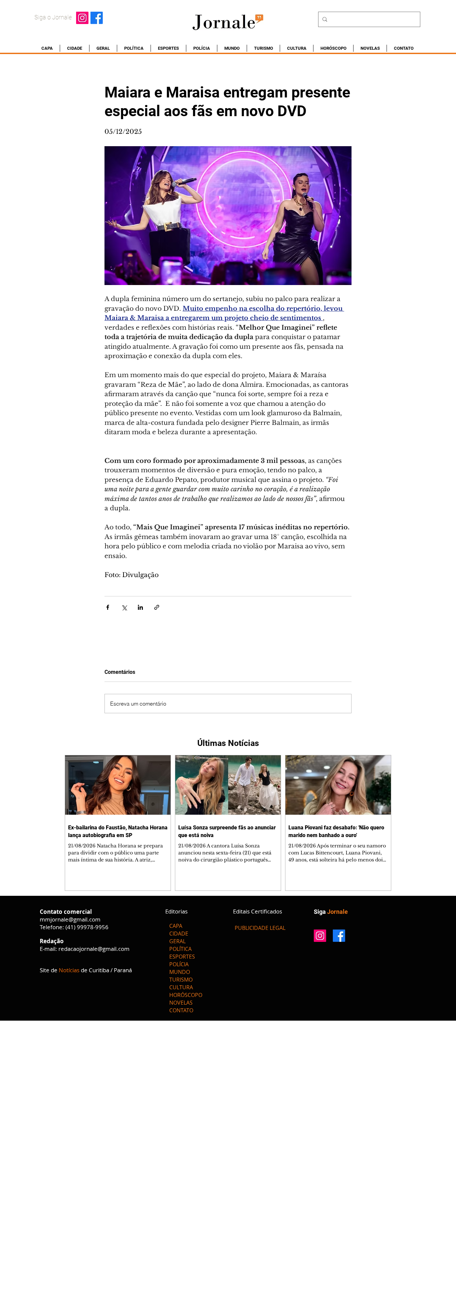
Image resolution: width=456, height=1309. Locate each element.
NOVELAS (181, 1002)
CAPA (175, 926)
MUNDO (179, 972)
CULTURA (181, 987)
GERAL (177, 941)
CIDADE (178, 933)
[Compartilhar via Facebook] (107, 607)
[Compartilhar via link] (157, 607)
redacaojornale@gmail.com (94, 949)
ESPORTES (182, 956)
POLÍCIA (179, 964)
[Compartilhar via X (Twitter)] (124, 607)
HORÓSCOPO (185, 995)
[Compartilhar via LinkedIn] (140, 607)
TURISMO (181, 979)
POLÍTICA (180, 949)
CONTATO (181, 1010)
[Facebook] (96, 18)
